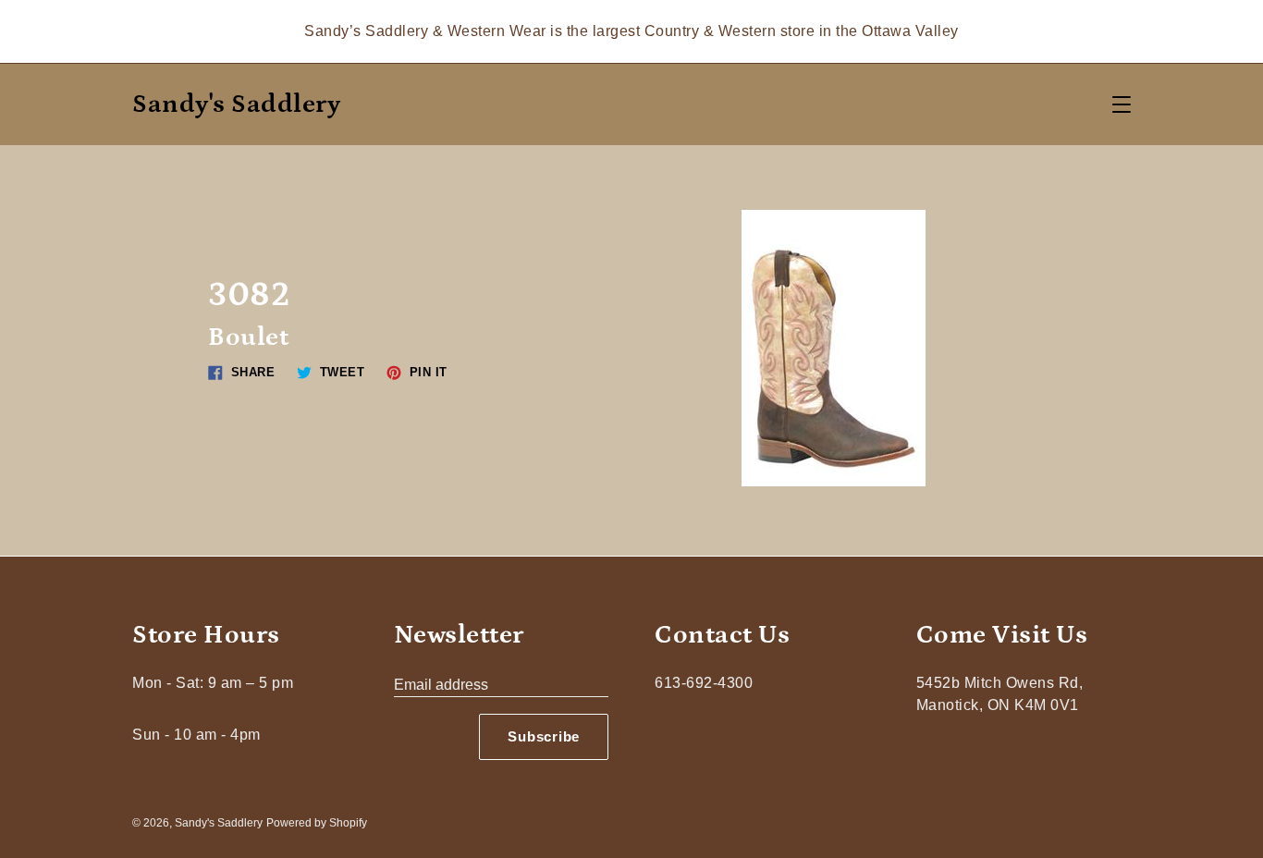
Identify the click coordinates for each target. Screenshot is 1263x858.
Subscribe (544, 736)
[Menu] (1121, 104)
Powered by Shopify (316, 822)
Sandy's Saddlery (236, 105)
